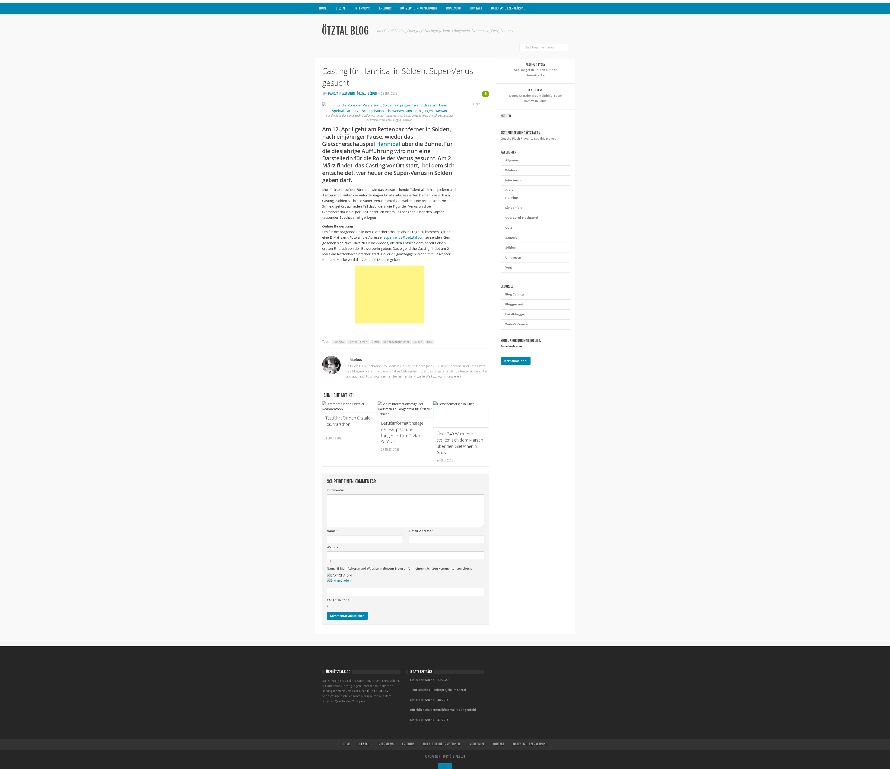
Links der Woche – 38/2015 (429, 700)
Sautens (511, 237)
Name (332, 531)
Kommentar (335, 490)
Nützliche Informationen (418, 8)
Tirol (429, 341)
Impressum (453, 8)
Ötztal (340, 8)
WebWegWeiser (517, 324)
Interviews (362, 8)
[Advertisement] (389, 295)
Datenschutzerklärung (508, 8)
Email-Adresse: (512, 346)
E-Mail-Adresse (421, 531)
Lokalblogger (515, 314)
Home (323, 8)
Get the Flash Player (515, 138)
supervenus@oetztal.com (404, 237)
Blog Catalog (514, 294)
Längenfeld (513, 207)
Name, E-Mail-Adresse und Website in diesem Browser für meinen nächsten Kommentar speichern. (399, 568)
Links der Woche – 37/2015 (429, 720)
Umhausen (513, 257)
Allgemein (348, 93)
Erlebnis (385, 8)
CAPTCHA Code (338, 600)
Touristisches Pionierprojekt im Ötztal (438, 690)
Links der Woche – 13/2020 (429, 680)
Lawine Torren (358, 341)
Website (333, 547)
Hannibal (388, 143)
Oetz (508, 227)
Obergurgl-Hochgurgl (521, 217)
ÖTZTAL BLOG (345, 31)
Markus (333, 93)
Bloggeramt (514, 304)
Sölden (372, 93)
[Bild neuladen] (339, 580)
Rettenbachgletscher (396, 341)
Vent (508, 267)
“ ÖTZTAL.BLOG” (377, 691)
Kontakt (476, 8)
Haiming (511, 197)
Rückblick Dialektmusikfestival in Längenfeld (443, 710)
